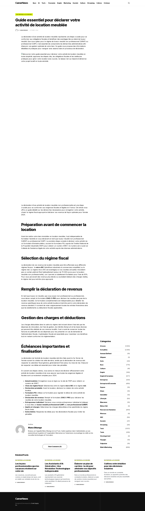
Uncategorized (105, 436)
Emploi (102, 372)
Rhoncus (103, 413)
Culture (102, 368)
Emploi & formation (106, 376)
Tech (102, 428)
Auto (102, 361)
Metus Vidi (104, 406)
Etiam (102, 391)
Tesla (102, 432)
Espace (102, 387)
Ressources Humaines (108, 410)
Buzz (101, 365)
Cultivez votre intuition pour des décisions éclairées (115, 466)
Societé (103, 421)
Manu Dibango (35, 427)
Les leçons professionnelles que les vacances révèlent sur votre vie (27, 467)
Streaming (103, 425)
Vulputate (103, 443)
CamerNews (21, 2)
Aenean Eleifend (105, 353)
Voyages (103, 440)
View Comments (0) (54, 446)
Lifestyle (103, 398)
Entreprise (104, 380)
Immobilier (103, 395)
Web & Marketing (106, 447)
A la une (102, 346)
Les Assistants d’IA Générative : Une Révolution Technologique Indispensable (57, 467)
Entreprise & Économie (24, 14)
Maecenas (103, 402)
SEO (101, 417)
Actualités (104, 350)
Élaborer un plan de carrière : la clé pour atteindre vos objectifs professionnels (85, 467)
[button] (129, 3)
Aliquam (103, 357)
